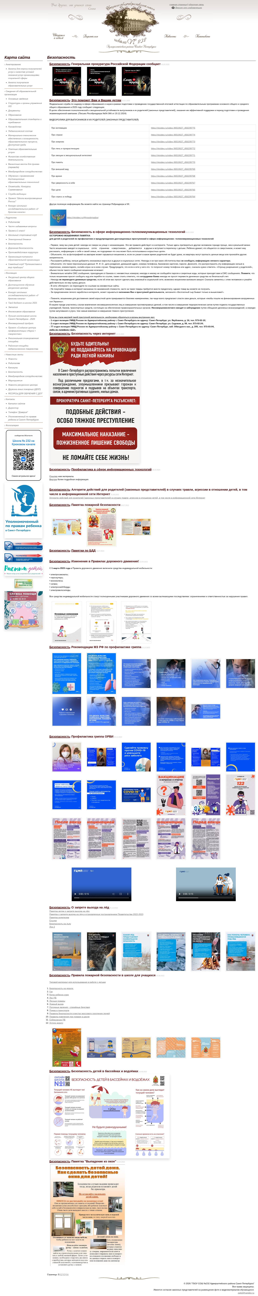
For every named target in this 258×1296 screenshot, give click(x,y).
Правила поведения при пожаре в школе (69, 1016)
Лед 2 (52, 927)
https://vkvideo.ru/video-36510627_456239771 (173, 155)
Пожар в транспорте (59, 1010)
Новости (12, 359)
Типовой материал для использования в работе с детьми (77, 982)
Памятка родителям (59, 917)
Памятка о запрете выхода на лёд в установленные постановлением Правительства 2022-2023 (96, 914)
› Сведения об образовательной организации (20, 93)
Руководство (14, 126)
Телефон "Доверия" (18, 412)
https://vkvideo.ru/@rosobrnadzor (83, 217)
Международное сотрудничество (25, 171)
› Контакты (9, 399)
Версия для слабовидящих (188, 7)
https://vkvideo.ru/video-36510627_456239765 (173, 190)
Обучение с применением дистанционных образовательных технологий (23, 179)
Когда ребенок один (59, 994)
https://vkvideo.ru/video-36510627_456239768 (173, 176)
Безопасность (15, 243)
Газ (51, 991)
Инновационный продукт (20, 323)
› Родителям (10, 217)
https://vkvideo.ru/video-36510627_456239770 (173, 162)
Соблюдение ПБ (57, 1020)
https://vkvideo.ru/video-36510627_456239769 (173, 169)
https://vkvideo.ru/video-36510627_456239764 (173, 196)
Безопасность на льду (60, 924)
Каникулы (13, 367)
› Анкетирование (12, 64)
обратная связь (196, 4)
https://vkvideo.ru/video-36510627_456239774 (173, 135)
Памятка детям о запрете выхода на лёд (69, 911)
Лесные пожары (57, 1001)
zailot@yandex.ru (246, 1293)
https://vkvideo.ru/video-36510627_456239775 (173, 128)
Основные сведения (18, 99)
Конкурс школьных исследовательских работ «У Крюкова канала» (23, 209)
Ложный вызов (56, 1004)
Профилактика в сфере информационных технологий (111, 469)
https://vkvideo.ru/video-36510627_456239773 (173, 141)
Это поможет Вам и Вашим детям (96, 100)
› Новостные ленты (13, 354)
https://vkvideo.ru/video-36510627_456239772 (173, 148)
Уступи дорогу (56, 1023)
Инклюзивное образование (21, 311)
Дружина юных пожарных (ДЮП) (24, 389)
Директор (13, 408)
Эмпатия (13, 307)
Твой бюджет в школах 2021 (22, 303)
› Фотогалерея (11, 425)
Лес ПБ (52, 998)
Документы (14, 110)
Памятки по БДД (83, 550)
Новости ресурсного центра (22, 385)
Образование (15, 115)
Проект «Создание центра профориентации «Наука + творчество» (22, 330)
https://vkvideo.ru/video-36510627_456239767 (173, 183)
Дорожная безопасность (20, 248)
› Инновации (10, 273)
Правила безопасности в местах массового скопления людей (79, 1013)
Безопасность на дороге (61, 988)
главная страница (178, 4)
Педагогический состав (20, 131)
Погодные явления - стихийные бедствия (69, 1007)
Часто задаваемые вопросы (22, 226)
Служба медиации (17, 194)
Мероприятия (15, 380)
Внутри (53, 479)
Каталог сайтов (16, 403)
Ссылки (53, 920)
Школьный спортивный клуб (22, 235)
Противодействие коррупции (23, 252)
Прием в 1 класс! (16, 230)
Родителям (14, 222)
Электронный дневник (19, 239)
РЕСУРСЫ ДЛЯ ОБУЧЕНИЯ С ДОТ (25, 393)
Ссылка (53, 476)
